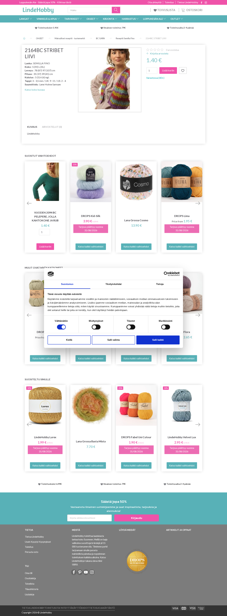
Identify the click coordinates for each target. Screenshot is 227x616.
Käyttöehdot (80, 608)
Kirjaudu (136, 518)
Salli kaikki (158, 340)
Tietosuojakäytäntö (102, 608)
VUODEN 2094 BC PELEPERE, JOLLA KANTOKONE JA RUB (45, 216)
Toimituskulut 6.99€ (51, 484)
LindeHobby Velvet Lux (182, 437)
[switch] (96, 327)
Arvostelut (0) (52, 126)
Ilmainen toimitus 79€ (114, 28)
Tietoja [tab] (160, 284)
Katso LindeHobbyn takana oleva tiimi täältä (89, 561)
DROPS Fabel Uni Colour (136, 437)
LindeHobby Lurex (45, 437)
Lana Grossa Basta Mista (91, 441)
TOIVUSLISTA (166, 10)
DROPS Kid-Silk (90, 216)
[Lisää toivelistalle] (183, 70)
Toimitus (169, 2)
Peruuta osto (31, 552)
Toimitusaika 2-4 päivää (182, 28)
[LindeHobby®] (38, 9)
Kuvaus (32, 126)
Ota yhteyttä (154, 2)
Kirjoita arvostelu (158, 53)
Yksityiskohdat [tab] (113, 284)
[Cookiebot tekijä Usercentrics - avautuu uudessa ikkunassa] (166, 274)
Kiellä (69, 340)
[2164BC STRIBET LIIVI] (109, 79)
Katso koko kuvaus (35, 89)
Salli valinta (113, 340)
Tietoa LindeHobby (187, 2)
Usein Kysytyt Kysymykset (38, 542)
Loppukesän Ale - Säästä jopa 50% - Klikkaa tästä (45, 2)
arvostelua (172, 49)
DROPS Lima (181, 216)
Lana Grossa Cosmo (136, 220)
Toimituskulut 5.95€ (48, 28)
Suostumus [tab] (67, 284)
